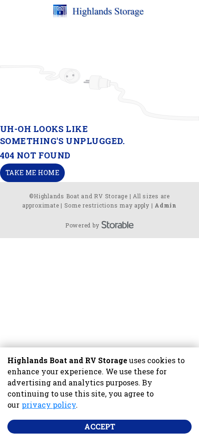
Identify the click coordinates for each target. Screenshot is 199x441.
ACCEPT (99, 426)
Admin (166, 205)
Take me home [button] (32, 172)
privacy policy (49, 405)
